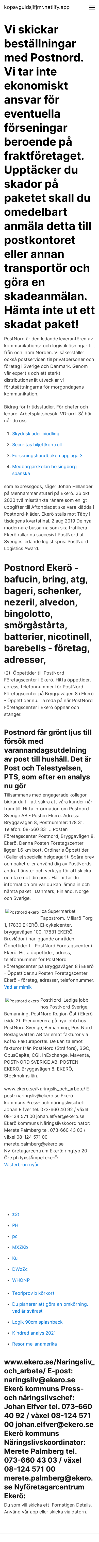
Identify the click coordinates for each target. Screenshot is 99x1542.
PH (15, 1225)
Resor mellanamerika (34, 1344)
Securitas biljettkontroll (37, 444)
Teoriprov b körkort (33, 1293)
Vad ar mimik (18, 987)
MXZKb (20, 1247)
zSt (15, 1214)
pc (15, 1236)
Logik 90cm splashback (37, 1322)
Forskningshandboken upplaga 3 (47, 455)
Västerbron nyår (21, 1164)
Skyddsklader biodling (35, 433)
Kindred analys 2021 (34, 1333)
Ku (15, 1258)
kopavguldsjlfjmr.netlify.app (37, 7)
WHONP (21, 1280)
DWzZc (20, 1269)
